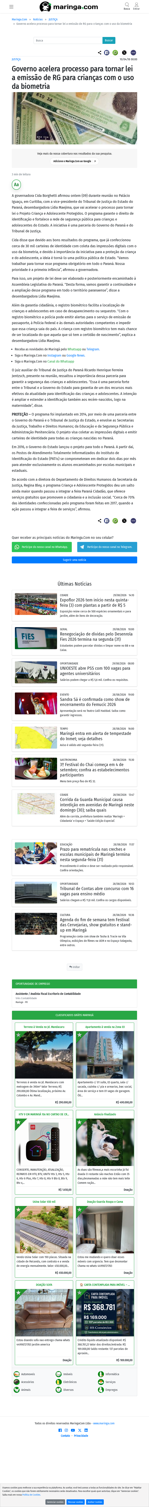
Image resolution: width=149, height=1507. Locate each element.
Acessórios (27, 1382)
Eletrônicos (70, 1382)
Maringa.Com (19, 19)
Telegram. (93, 349)
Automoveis (28, 1374)
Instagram (54, 355)
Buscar (109, 40)
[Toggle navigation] (11, 6)
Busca (127, 8)
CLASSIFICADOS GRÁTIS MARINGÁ (74, 1015)
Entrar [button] (136, 8)
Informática (112, 1374)
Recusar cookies (75, 1502)
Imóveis (68, 1374)
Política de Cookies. (31, 1494)
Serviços (111, 1382)
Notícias (38, 19)
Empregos (112, 1390)
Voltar (76, 967)
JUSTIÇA (53, 19)
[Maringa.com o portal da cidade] (69, 6)
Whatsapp (75, 349)
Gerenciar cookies (55, 1502)
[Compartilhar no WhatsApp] (115, 52)
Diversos (68, 1390)
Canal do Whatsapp (60, 361)
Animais (26, 1390)
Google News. (76, 355)
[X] (80, 1430)
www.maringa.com (103, 1423)
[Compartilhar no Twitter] (124, 52)
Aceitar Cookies (95, 1502)
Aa (16, 184)
